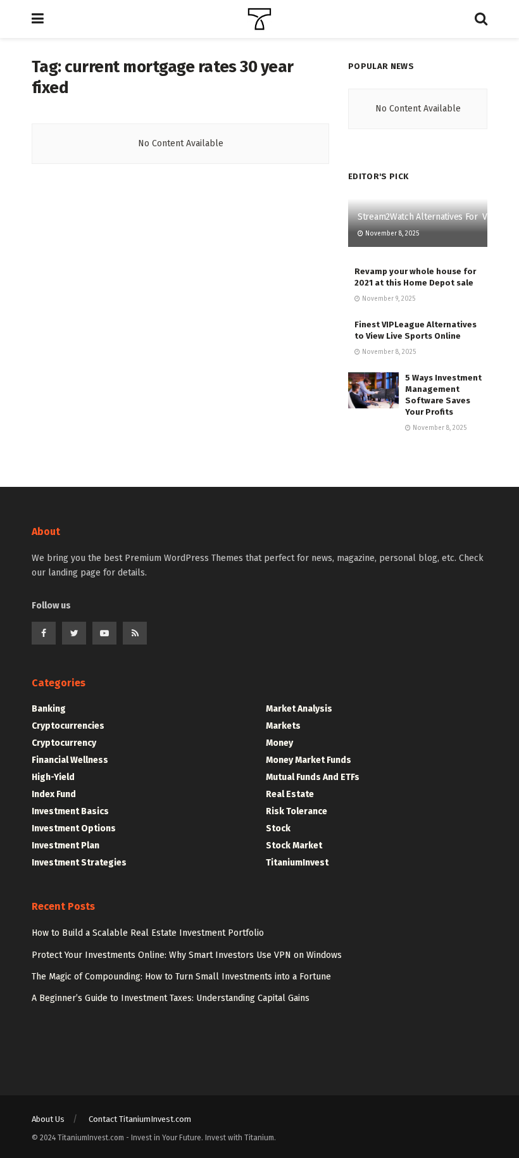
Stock (278, 828)
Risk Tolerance (296, 811)
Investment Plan (65, 845)
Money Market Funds (308, 760)
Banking (49, 708)
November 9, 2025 (387, 299)
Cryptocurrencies (68, 726)
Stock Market (294, 845)
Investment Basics (70, 811)
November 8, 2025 (391, 233)
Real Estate (290, 794)
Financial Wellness (70, 760)
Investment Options (74, 828)
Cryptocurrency (64, 743)
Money (279, 743)
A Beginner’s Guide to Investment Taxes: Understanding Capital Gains (171, 998)
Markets (283, 726)
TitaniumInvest (297, 862)
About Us (48, 1119)
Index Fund (54, 794)
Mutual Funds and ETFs (313, 777)
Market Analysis (299, 708)
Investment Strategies (79, 862)
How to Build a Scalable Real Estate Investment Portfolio (148, 933)
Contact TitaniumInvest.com (140, 1119)
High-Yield (53, 777)
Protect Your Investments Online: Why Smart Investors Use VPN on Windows (187, 955)
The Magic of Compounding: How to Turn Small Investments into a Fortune (181, 976)
